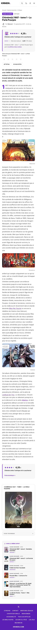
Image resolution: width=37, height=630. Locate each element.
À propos (7, 610)
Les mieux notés (7, 619)
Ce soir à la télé (21, 619)
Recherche (18, 622)
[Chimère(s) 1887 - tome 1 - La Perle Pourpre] (18, 510)
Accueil (4, 10)
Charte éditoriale (13, 613)
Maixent (10, 24)
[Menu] (34, 3)
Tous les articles (24, 616)
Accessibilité (11, 616)
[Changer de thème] (26, 3)
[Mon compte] (30, 3)
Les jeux (32, 619)
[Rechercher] (22, 3)
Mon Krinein (26, 613)
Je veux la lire (17, 64)
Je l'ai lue (6, 64)
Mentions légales (26, 610)
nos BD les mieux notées (15, 47)
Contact (15, 610)
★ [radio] (4, 59)
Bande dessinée (11, 10)
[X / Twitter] (18, 607)
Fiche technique (9, 533)
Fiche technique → (9, 475)
